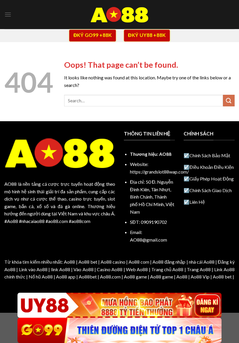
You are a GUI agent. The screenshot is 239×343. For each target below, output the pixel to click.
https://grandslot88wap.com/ (159, 171)
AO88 (10, 184)
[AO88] (119, 15)
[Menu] (7, 14)
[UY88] (119, 305)
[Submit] (229, 100)
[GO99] (119, 330)
